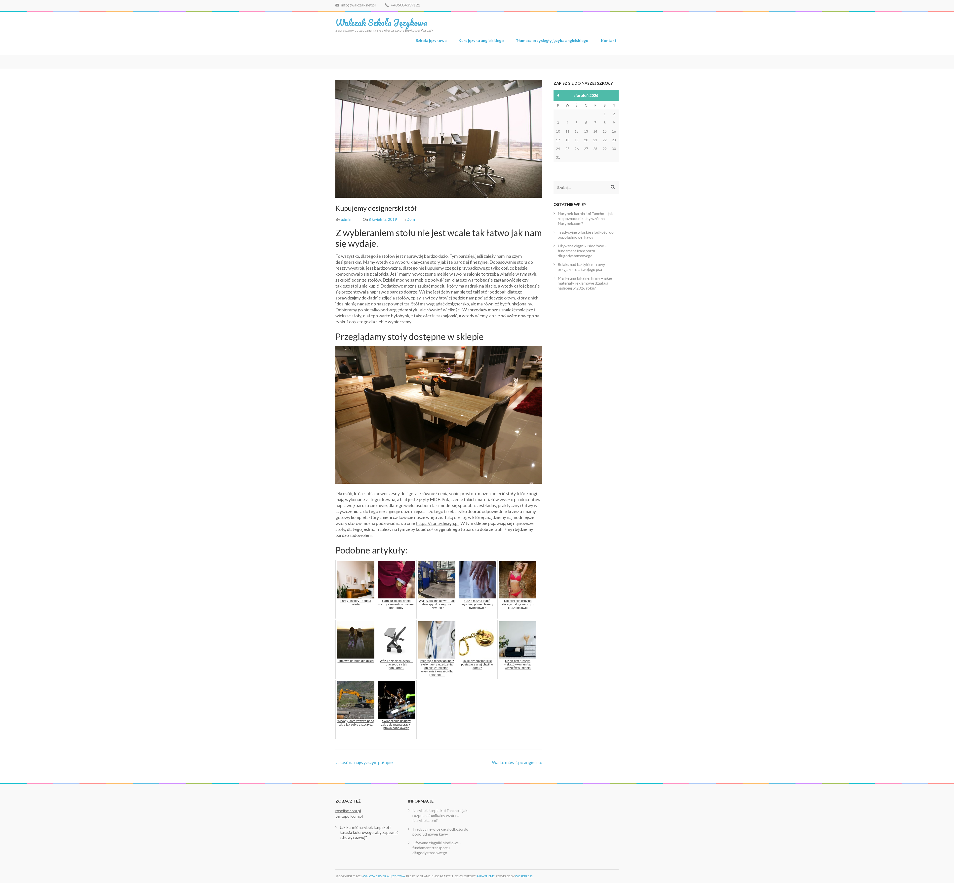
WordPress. (524, 876)
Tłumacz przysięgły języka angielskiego (552, 40)
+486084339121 (405, 4)
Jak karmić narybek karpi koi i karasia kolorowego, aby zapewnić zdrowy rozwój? (369, 832)
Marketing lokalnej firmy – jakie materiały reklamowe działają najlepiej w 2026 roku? (585, 283)
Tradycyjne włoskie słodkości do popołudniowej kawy (586, 234)
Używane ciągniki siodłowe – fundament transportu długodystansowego (582, 250)
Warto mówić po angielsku (517, 762)
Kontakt (608, 40)
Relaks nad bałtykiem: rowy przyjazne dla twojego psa (581, 267)
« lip (558, 95)
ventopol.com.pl (349, 816)
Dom (410, 219)
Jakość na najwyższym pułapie (364, 762)
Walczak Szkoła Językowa (381, 22)
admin (346, 219)
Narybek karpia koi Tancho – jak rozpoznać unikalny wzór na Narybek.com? (585, 218)
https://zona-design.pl (437, 523)
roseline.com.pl (348, 810)
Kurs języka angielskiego (481, 40)
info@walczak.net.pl (358, 4)
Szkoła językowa (431, 40)
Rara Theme (486, 876)
